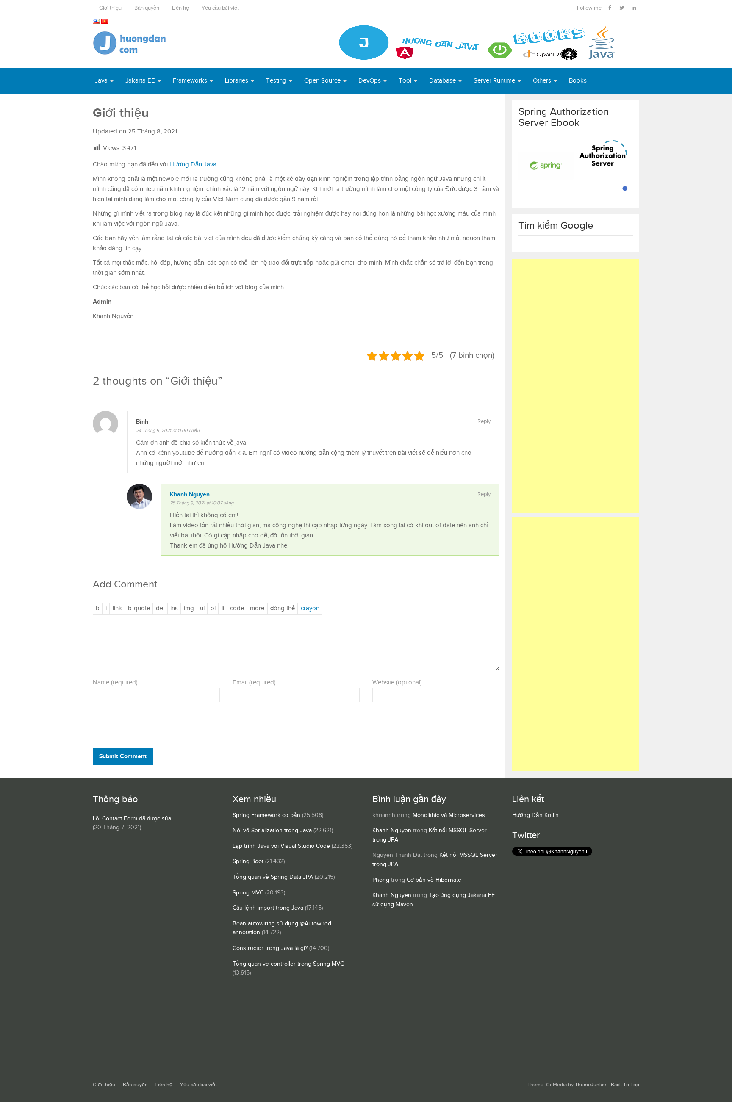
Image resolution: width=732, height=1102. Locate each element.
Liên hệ (180, 8)
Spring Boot (248, 861)
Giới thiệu (110, 8)
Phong (380, 880)
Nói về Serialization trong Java (272, 830)
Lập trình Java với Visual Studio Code (281, 846)
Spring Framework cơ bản (266, 815)
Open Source (322, 80)
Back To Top (625, 1085)
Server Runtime (494, 80)
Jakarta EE (140, 80)
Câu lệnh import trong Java (268, 908)
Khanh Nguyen (190, 494)
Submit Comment (123, 756)
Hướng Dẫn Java (192, 164)
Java (101, 80)
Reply (484, 421)
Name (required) (115, 682)
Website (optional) (397, 682)
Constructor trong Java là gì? (270, 948)
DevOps (369, 80)
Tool (405, 80)
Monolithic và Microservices (449, 815)
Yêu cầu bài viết (220, 8)
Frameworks (190, 80)
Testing (276, 80)
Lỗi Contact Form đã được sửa (132, 818)
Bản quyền (146, 8)
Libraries (236, 80)
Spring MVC (248, 892)
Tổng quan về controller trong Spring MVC (288, 964)
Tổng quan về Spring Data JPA (273, 877)
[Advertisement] (575, 386)
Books (578, 80)
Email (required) (254, 682)
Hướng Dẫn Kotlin (535, 815)
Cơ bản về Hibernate (434, 880)
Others (542, 80)
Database (442, 80)
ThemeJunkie (590, 1085)
